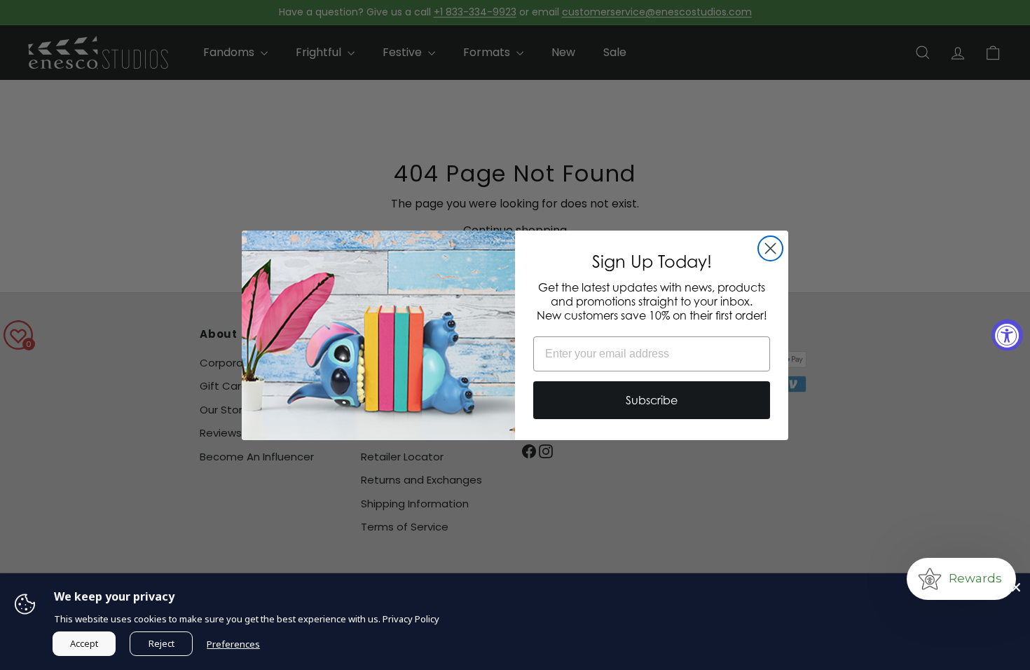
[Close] (1016, 587)
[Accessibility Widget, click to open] (1007, 335)
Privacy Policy (411, 619)
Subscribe (652, 400)
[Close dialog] (770, 248)
